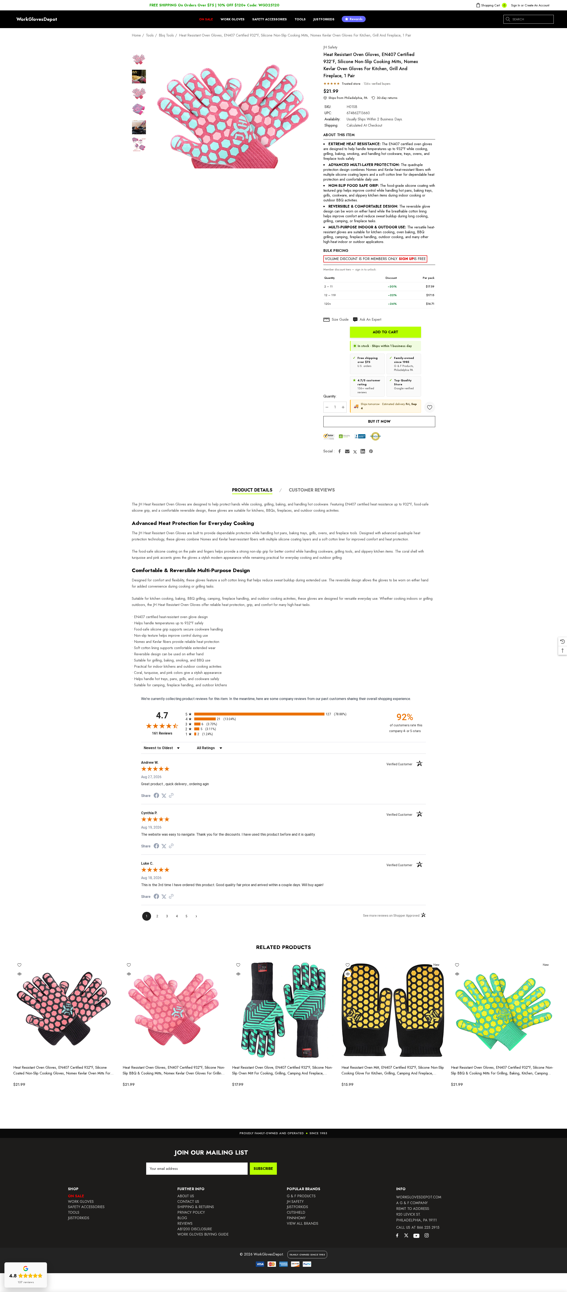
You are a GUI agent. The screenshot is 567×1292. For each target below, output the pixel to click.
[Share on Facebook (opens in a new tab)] (156, 796)
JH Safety (330, 47)
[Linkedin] (363, 451)
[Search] (508, 19)
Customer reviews (312, 490)
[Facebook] (339, 451)
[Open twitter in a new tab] (406, 1236)
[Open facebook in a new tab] (397, 1236)
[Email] (347, 451)
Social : (329, 451)
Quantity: (330, 396)
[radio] (283, 714)
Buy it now (379, 421)
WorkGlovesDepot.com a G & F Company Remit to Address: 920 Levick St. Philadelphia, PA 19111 (418, 1209)
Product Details (252, 490)
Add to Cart (385, 332)
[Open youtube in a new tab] (416, 1236)
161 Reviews (167, 733)
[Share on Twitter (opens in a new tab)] (164, 796)
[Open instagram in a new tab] (426, 1236)
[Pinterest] (371, 451)
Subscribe (263, 1168)
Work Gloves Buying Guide (203, 1234)
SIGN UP (406, 258)
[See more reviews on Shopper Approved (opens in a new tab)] (171, 796)
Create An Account (537, 5)
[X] (355, 451)
